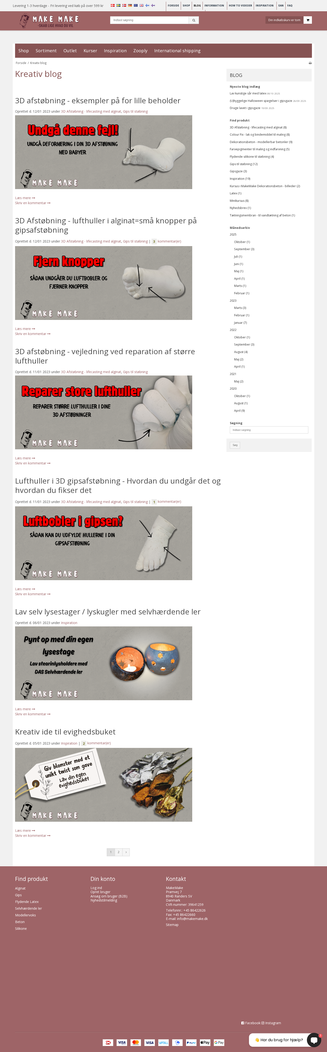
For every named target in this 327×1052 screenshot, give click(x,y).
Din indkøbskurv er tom (284, 20)
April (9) (239, 411)
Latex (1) (235, 193)
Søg (235, 445)
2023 (233, 301)
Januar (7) (240, 323)
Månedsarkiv (240, 228)
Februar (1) (241, 293)
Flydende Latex (27, 901)
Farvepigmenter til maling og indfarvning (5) (259, 149)
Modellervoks (25, 915)
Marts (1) (240, 286)
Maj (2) (238, 359)
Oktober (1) (242, 242)
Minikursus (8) (239, 201)
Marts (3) (240, 308)
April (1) (239, 279)
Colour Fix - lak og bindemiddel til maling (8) (260, 135)
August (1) (241, 403)
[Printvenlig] (310, 63)
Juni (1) (238, 264)
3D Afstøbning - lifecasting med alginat (91, 111)
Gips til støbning (135, 111)
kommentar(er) (167, 241)
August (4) (241, 352)
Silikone (21, 928)
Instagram (273, 1023)
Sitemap (172, 924)
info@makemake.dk (192, 918)
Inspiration (69, 622)
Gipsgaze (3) (238, 171)
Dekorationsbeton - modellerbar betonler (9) (261, 142)
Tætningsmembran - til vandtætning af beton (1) (262, 215)
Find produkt (240, 120)
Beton (20, 921)
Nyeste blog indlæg (245, 86)
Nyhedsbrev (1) (240, 208)
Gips (18, 895)
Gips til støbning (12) (244, 164)
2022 (233, 330)
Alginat (20, 888)
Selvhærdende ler (28, 908)
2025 (233, 234)
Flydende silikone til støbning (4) (252, 157)
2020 (233, 389)
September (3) (244, 249)
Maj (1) (238, 271)
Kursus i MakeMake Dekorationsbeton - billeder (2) (265, 186)
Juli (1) (238, 256)
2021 (233, 374)
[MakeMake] (50, 21)
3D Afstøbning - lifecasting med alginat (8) (258, 127)
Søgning (236, 423)
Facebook (252, 1023)
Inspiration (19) (240, 179)
